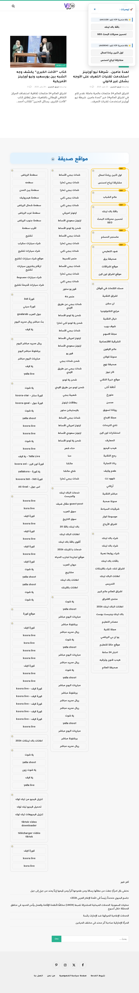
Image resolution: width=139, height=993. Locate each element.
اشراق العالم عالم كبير (109, 591)
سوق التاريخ (69, 519)
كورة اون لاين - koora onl (29, 463)
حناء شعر (69, 448)
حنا (69, 455)
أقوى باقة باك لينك (69, 541)
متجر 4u (69, 296)
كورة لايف (29, 515)
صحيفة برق (109, 258)
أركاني (109, 486)
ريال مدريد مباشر (69, 631)
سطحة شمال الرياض (29, 205)
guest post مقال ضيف (69, 503)
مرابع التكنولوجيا (110, 311)
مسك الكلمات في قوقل (109, 288)
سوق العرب (69, 511)
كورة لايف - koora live (29, 688)
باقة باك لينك (110, 211)
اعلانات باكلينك (69, 587)
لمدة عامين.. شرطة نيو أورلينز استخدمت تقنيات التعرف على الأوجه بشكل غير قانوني (101, 77)
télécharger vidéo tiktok (29, 835)
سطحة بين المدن (29, 190)
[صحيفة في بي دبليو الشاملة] (69, 6)
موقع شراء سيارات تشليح (29, 258)
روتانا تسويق (110, 409)
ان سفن (109, 303)
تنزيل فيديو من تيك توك (29, 799)
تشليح (29, 235)
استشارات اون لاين (110, 432)
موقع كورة (29, 613)
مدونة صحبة (110, 501)
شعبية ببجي (69, 394)
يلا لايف (29, 329)
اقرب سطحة (29, 228)
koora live (29, 425)
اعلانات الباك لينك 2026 (110, 606)
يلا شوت (69, 601)
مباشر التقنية (109, 493)
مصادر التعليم (110, 621)
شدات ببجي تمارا (69, 182)
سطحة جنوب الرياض (29, 220)
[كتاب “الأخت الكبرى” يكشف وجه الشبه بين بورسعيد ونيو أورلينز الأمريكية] (38, 51)
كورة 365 (29, 298)
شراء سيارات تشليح (29, 250)
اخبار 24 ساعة (110, 652)
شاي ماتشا (69, 470)
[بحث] (13, 6)
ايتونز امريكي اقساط (69, 338)
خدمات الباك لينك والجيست (69, 494)
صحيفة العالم (110, 667)
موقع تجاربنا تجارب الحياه (69, 557)
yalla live (29, 373)
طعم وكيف (110, 470)
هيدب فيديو (109, 448)
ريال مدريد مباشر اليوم (29, 343)
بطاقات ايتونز (69, 402)
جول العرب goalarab (29, 314)
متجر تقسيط (69, 258)
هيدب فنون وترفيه (110, 659)
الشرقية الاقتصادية (110, 341)
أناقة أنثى (109, 387)
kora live (29, 508)
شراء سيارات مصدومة (29, 277)
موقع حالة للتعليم (110, 644)
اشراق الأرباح (110, 524)
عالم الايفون (109, 349)
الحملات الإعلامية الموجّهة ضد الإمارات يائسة (106, 915)
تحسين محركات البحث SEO (110, 220)
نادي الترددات (110, 425)
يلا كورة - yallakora (29, 471)
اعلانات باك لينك (69, 579)
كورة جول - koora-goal (29, 403)
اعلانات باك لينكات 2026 (29, 740)
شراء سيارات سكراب (29, 243)
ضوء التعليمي (110, 251)
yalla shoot (69, 609)
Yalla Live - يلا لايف (29, 456)
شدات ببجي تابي (69, 197)
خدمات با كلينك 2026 (69, 549)
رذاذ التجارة (109, 463)
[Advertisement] (69, 125)
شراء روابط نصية (109, 553)
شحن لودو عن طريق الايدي (69, 387)
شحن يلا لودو (69, 379)
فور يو (69, 353)
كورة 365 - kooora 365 (29, 479)
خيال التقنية (110, 318)
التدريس (110, 583)
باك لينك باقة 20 (69, 526)
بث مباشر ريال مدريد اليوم (29, 321)
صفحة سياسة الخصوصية (73, 976)
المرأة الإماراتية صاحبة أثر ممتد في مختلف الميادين (102, 922)
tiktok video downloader (29, 823)
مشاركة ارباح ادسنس (110, 182)
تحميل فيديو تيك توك (29, 806)
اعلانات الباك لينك (110, 576)
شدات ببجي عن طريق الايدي (70, 306)
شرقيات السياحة (110, 508)
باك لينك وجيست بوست (110, 614)
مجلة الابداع (110, 417)
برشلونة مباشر (69, 624)
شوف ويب (110, 326)
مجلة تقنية (110, 629)
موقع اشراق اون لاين (109, 274)
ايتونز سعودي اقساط (69, 220)
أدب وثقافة (60, 65)
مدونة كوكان (110, 356)
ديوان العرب (69, 564)
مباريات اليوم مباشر (69, 616)
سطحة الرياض (29, 174)
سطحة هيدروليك (29, 197)
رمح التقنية (109, 455)
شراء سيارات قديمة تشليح (29, 284)
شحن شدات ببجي (70, 360)
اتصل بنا (38, 976)
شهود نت (110, 478)
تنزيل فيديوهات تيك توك (29, 814)
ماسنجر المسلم (110, 236)
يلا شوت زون (29, 769)
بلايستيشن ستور (69, 410)
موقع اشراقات (110, 266)
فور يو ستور (69, 288)
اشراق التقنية (109, 295)
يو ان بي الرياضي (110, 637)
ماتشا (69, 463)
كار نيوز (110, 371)
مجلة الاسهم (110, 333)
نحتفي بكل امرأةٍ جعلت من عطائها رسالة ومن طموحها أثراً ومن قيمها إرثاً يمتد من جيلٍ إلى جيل (80, 890)
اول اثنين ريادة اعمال (110, 174)
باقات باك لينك (109, 560)
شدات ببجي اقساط (69, 174)
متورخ (109, 394)
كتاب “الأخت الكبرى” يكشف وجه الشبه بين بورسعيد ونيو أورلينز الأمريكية (41, 77)
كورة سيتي (29, 306)
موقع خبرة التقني (110, 379)
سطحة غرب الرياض (29, 212)
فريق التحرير (116, 87)
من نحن (51, 976)
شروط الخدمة (98, 976)
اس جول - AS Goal (29, 486)
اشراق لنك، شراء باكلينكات (110, 568)
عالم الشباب (110, 196)
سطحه (29, 182)
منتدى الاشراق (110, 598)
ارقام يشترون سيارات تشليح (29, 268)
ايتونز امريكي (69, 212)
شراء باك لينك (110, 538)
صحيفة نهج (109, 364)
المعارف (110, 440)
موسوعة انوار (110, 516)
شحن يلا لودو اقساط (69, 228)
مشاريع (69, 572)
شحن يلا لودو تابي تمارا (69, 322)
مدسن (109, 402)
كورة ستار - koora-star (29, 395)
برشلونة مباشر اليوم (29, 350)
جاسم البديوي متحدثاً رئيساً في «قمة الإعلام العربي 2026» (99, 897)
